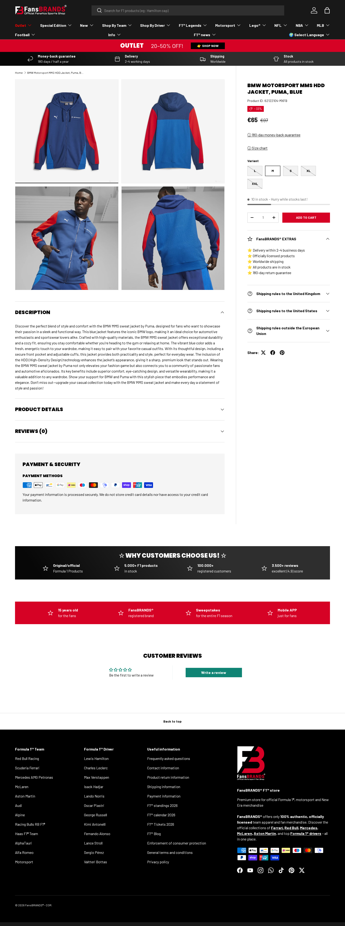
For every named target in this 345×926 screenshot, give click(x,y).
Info (111, 34)
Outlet (20, 25)
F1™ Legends (190, 25)
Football (22, 34)
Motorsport (225, 25)
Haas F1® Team (26, 833)
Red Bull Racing (27, 758)
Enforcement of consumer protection (176, 843)
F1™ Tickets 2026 (160, 824)
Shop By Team (114, 25)
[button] (327, 10)
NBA (299, 25)
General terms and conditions (170, 852)
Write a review (213, 672)
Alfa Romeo (24, 852)
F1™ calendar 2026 (161, 815)
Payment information (163, 796)
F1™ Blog (154, 833)
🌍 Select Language (306, 34)
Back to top (172, 721)
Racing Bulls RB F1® (30, 824)
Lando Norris (94, 796)
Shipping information (163, 786)
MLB (320, 25)
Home (19, 72)
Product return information (168, 777)
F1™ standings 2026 (162, 805)
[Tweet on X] (263, 352)
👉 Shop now (207, 46)
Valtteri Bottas (95, 862)
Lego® (255, 25)
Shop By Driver (152, 25)
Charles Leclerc (96, 768)
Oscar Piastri (94, 805)
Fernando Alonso (97, 833)
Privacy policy (158, 862)
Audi (18, 805)
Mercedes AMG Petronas (34, 777)
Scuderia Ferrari (27, 768)
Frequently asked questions (168, 758)
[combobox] (188, 10)
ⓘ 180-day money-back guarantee (273, 134)
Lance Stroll (93, 843)
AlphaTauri (23, 843)
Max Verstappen (96, 777)
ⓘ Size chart (257, 148)
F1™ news (202, 34)
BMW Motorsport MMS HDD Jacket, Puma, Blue (55, 72)
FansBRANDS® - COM (38, 905)
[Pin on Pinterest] (282, 352)
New (84, 25)
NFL (278, 25)
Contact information (163, 768)
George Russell (95, 815)
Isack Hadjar (93, 786)
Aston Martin (25, 796)
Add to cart (306, 217)
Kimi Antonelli (95, 824)
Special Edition (53, 25)
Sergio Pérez (94, 852)
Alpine (20, 815)
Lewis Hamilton (96, 758)
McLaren (21, 786)
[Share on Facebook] (272, 352)
